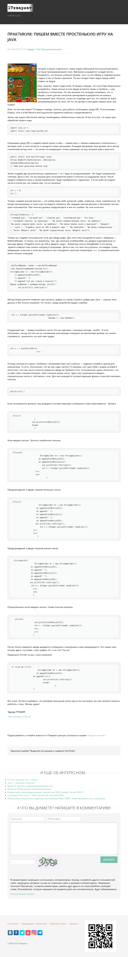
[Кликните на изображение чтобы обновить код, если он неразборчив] (48, 862)
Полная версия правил (22, 894)
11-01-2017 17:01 (19, 49)
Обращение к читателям (34, 923)
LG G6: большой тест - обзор (22, 779)
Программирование (52, 49)
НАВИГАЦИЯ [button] (13, 15)
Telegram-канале (95, 735)
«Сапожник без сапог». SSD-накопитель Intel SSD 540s (35, 795)
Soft (38, 49)
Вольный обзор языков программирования (29, 789)
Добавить (109, 859)
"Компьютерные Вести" (19, 716)
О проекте (12, 923)
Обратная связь (58, 923)
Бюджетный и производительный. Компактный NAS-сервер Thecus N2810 (45, 792)
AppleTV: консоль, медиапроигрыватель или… (31, 786)
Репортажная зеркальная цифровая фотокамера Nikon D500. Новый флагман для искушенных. (56, 798)
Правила (73, 923)
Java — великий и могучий (21, 783)
